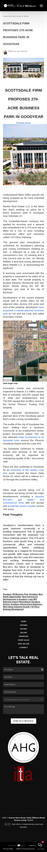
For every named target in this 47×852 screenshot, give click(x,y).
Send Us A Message (23, 721)
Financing (23, 636)
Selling (23, 633)
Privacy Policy (8, 849)
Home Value (23, 640)
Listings (23, 625)
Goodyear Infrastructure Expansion (26, 604)
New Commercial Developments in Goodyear (20, 598)
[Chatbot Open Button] (40, 845)
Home (23, 621)
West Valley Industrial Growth (16, 607)
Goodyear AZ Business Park (15, 594)
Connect (23, 648)
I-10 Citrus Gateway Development (21, 608)
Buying (23, 629)
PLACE (30, 820)
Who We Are (23, 644)
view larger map (10, 383)
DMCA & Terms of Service (25, 849)
